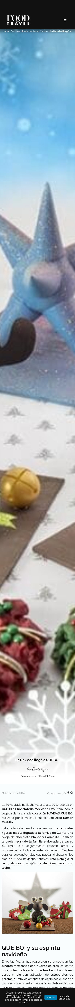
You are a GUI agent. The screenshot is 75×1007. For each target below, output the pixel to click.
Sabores (15, 31)
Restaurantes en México (35, 31)
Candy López (40, 769)
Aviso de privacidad (64, 997)
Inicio (6, 31)
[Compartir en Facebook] (68, 793)
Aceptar (50, 997)
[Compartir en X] (65, 793)
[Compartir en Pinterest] (71, 793)
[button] (65, 20)
